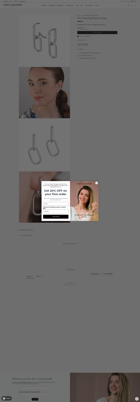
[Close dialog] (96, 183)
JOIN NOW (55, 216)
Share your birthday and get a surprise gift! (54, 207)
